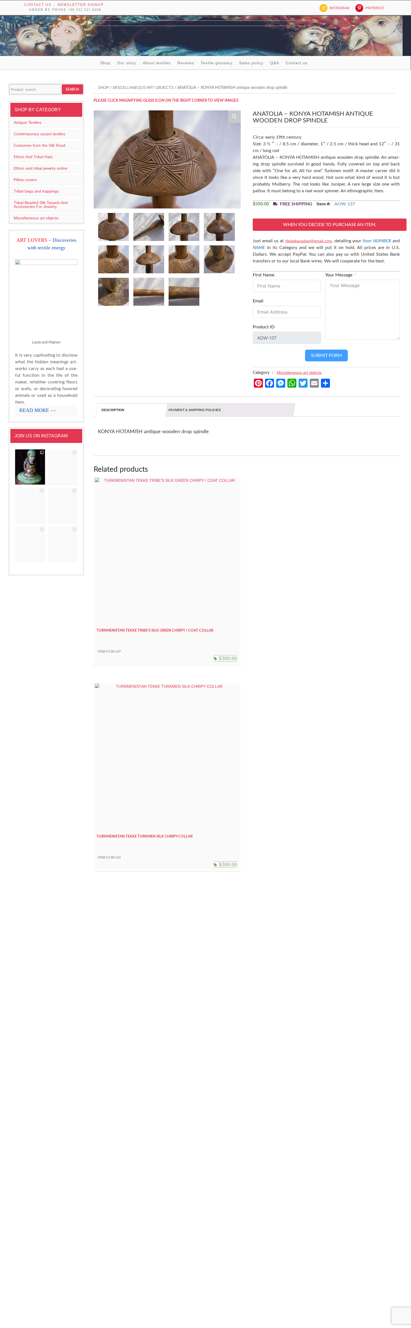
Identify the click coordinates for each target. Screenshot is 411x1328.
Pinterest (374, 8)
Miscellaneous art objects (143, 87)
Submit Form (326, 355)
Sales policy (251, 63)
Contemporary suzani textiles (39, 134)
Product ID (264, 327)
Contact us (37, 5)
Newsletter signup (81, 5)
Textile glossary (216, 63)
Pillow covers (25, 179)
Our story (126, 63)
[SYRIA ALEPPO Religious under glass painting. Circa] (63, 505)
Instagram (339, 8)
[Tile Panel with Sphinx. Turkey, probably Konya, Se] (63, 467)
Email (258, 301)
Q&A (274, 63)
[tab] (132, 410)
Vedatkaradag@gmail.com (308, 241)
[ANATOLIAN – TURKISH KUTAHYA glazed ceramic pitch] (30, 467)
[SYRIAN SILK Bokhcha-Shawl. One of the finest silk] (30, 544)
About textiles (157, 63)
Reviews (185, 63)
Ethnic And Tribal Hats (33, 157)
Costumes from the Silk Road (39, 145)
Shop (105, 63)
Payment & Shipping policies (194, 410)
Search (72, 89)
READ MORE (37, 410)
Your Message (338, 275)
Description (113, 410)
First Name (263, 275)
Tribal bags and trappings (36, 191)
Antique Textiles (27, 122)
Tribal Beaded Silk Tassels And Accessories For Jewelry (41, 204)
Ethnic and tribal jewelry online (40, 168)
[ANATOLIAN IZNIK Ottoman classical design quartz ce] (30, 505)
